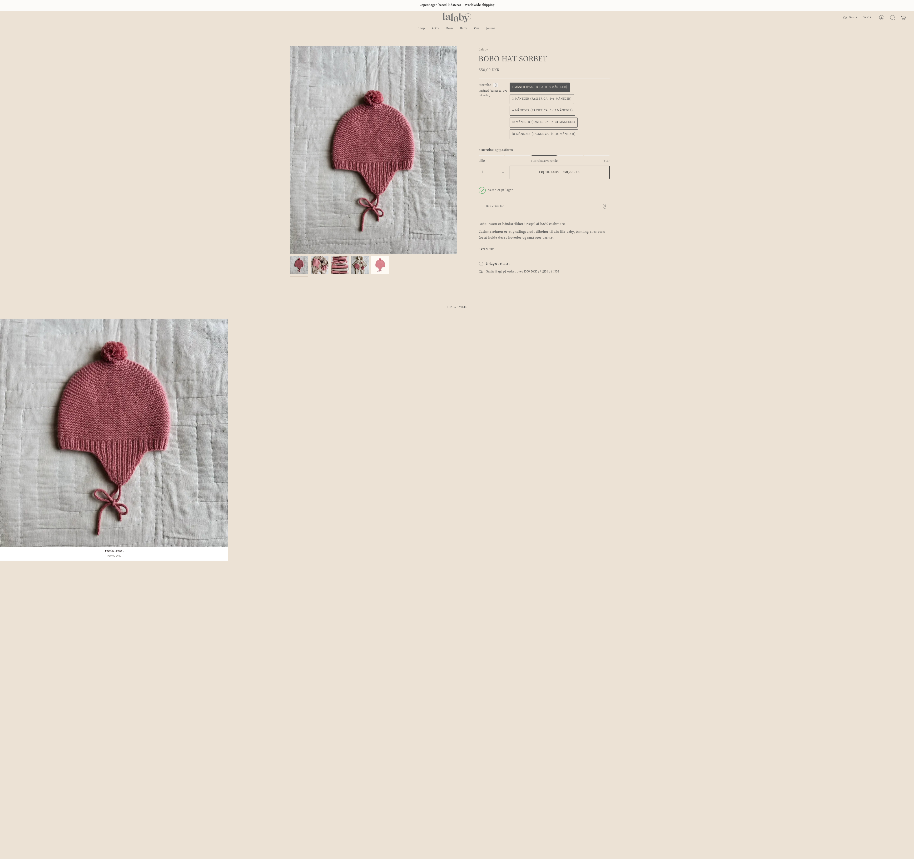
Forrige (290, 150)
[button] (421, 29)
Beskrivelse (495, 206)
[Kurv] (903, 18)
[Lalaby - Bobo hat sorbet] (114, 433)
